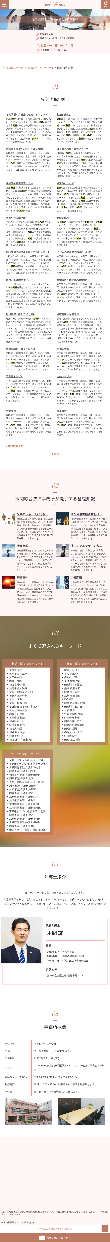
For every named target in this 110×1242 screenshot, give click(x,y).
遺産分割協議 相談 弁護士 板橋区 (27, 782)
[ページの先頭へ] (105, 1228)
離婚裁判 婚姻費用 (74, 725)
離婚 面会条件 (72, 692)
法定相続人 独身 (18, 688)
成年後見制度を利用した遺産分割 (24, 149)
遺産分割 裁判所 (18, 703)
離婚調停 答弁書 (73, 706)
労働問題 (11, 411)
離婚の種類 (63, 348)
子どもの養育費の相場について (74, 252)
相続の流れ (63, 218)
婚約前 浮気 (70, 677)
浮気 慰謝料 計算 (73, 714)
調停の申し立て (72, 721)
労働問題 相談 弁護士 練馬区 (25, 822)
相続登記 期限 (17, 714)
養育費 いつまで (73, 732)
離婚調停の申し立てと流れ (20, 314)
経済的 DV (70, 736)
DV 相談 (68, 699)
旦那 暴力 (69, 710)
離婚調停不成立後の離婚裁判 (73, 280)
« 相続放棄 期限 (14, 446)
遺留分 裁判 (15, 699)
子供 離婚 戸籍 (72, 681)
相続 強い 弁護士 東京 (21, 739)
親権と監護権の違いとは (19, 280)
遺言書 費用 (15, 670)
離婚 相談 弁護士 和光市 (22, 771)
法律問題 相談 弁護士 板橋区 (25, 807)
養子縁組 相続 (17, 717)
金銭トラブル (64, 376)
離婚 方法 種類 (72, 739)
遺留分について (65, 183)
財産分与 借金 (72, 670)
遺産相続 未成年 (18, 673)
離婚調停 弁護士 (73, 684)
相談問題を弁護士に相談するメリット (27, 114)
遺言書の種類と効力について (73, 149)
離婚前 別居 (70, 728)
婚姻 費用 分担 (72, 688)
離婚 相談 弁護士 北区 (21, 815)
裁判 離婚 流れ (72, 695)
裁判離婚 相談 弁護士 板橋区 (25, 818)
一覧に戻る (55, 454)
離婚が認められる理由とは (20, 348)
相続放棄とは (64, 114)
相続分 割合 (15, 681)
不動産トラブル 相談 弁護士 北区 (27, 811)
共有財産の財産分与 (68, 314)
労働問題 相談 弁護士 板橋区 (25, 804)
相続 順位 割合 (17, 732)
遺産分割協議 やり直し (21, 692)
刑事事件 (62, 411)
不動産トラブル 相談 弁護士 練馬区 (28, 763)
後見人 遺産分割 (18, 695)
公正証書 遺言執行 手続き (23, 706)
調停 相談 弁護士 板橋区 (22, 785)
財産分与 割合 (72, 717)
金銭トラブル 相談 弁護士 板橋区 (27, 829)
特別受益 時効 (17, 725)
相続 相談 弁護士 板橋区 (22, 826)
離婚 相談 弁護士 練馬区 (22, 789)
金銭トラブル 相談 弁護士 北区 (26, 760)
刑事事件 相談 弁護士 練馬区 (25, 774)
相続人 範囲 (15, 728)
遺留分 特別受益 (18, 710)
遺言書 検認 (15, 677)
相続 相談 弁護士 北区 (21, 793)
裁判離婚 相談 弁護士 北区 (23, 796)
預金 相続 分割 (17, 736)
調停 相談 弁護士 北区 (21, 778)
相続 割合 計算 (17, 684)
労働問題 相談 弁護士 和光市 (25, 767)
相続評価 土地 (17, 721)
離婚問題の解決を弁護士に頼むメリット (28, 252)
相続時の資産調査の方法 (19, 183)
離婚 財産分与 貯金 (74, 703)
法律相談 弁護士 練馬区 (22, 800)
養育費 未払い (72, 673)
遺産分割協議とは (16, 218)
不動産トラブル (14, 376)
